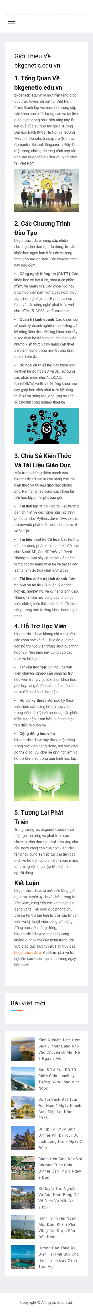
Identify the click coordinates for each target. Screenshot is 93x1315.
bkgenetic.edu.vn (28, 952)
